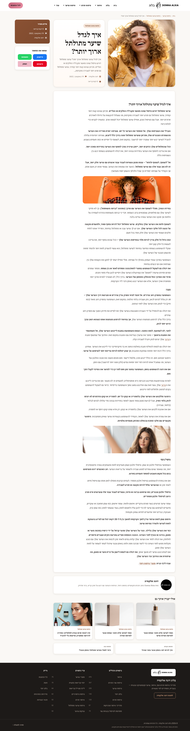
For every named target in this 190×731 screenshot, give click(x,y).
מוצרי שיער (68, 677)
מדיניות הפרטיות (40, 694)
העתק (25, 64)
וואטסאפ (24, 57)
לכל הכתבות (16, 5)
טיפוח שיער (69, 5)
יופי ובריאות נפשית (68, 682)
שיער (167, 339)
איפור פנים (68, 699)
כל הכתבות (43, 677)
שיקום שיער (68, 711)
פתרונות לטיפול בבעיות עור (105, 711)
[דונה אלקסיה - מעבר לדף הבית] (165, 5)
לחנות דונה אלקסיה (165, 695)
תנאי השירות (42, 699)
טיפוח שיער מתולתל (153, 16)
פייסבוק (40, 57)
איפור (98, 5)
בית (115, 5)
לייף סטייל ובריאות (68, 688)
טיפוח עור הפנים (105, 682)
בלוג (107, 5)
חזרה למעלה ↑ (18, 725)
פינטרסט (40, 64)
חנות (45, 682)
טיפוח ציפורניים (68, 694)
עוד (56, 5)
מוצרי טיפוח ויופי (147, 563)
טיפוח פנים (85, 5)
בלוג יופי (105, 694)
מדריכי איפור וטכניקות (105, 705)
